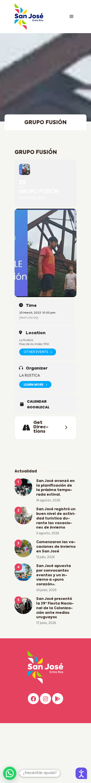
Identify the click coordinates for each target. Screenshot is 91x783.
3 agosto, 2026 (47, 533)
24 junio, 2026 (46, 590)
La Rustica (29, 375)
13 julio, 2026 (45, 557)
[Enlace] (71, 16)
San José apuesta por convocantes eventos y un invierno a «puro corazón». (53, 575)
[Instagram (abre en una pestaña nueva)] (45, 698)
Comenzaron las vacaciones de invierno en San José (56, 546)
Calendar (37, 402)
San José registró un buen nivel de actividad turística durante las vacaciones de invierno (56, 518)
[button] (9, 773)
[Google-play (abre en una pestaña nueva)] (57, 698)
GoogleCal (38, 407)
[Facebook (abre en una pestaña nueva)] (33, 698)
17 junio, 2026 (46, 623)
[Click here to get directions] (65, 427)
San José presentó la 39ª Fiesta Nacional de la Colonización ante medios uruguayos (55, 608)
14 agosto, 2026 (48, 500)
